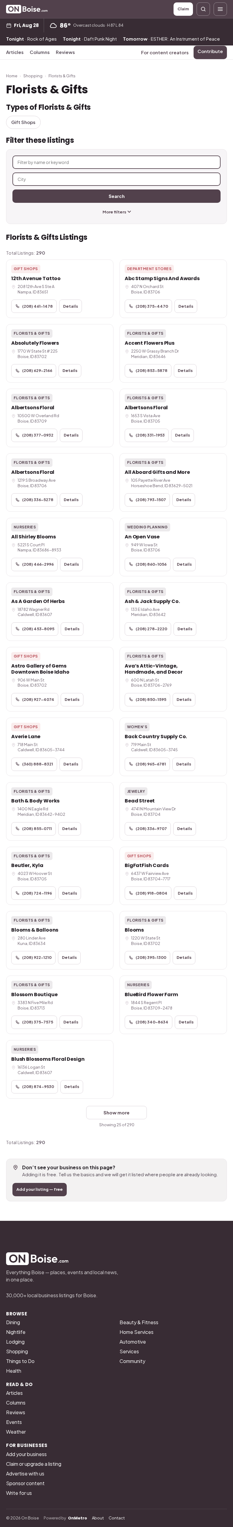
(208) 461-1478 (37, 306)
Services (129, 1351)
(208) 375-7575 (37, 1022)
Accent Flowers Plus (149, 343)
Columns (40, 52)
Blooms (134, 929)
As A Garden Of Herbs (38, 601)
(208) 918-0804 (151, 893)
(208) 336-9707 (151, 828)
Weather (16, 1431)
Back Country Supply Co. (156, 736)
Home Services (137, 1332)
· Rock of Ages (31, 39)
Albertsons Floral (32, 407)
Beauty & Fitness (139, 1322)
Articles (15, 52)
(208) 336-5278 (37, 499)
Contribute (210, 51)
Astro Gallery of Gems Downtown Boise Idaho (40, 668)
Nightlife (15, 1332)
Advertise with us (25, 1473)
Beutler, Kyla (27, 865)
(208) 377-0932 (37, 435)
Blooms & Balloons (34, 929)
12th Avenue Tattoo (36, 278)
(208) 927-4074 (38, 699)
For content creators (165, 52)
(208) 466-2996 (38, 564)
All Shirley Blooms (33, 536)
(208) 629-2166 (37, 370)
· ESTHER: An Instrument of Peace (171, 39)
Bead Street (140, 800)
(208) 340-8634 (152, 1022)
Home (11, 75)
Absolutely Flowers (35, 343)
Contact (117, 1517)
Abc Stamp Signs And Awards (162, 278)
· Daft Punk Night (90, 39)
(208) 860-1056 (151, 564)
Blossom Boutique (34, 994)
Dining (13, 1322)
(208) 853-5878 (151, 370)
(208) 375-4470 (152, 306)
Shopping (32, 75)
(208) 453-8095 (38, 628)
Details (70, 306)
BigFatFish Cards (146, 865)
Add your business (26, 1454)
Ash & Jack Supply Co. (152, 601)
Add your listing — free (39, 1189)
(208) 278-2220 (151, 628)
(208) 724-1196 (37, 893)
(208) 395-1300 (151, 957)
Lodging (15, 1341)
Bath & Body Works (35, 800)
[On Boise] (27, 9)
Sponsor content (25, 1483)
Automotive (133, 1341)
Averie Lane (25, 736)
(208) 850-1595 (151, 699)
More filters (114, 211)
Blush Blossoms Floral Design (48, 1059)
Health (13, 1371)
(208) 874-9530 (38, 1086)
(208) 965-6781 (151, 764)
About (98, 1517)
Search (117, 196)
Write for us (19, 1493)
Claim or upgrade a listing (33, 1464)
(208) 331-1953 (150, 435)
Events (14, 1422)
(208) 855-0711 (37, 828)
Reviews (65, 52)
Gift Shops (23, 122)
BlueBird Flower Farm (151, 994)
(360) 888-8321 (37, 764)
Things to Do (20, 1361)
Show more (116, 1112)
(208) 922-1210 (37, 957)
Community (132, 1361)
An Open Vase (142, 536)
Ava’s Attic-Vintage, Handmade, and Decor (154, 668)
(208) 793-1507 (151, 499)
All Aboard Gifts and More (157, 472)
